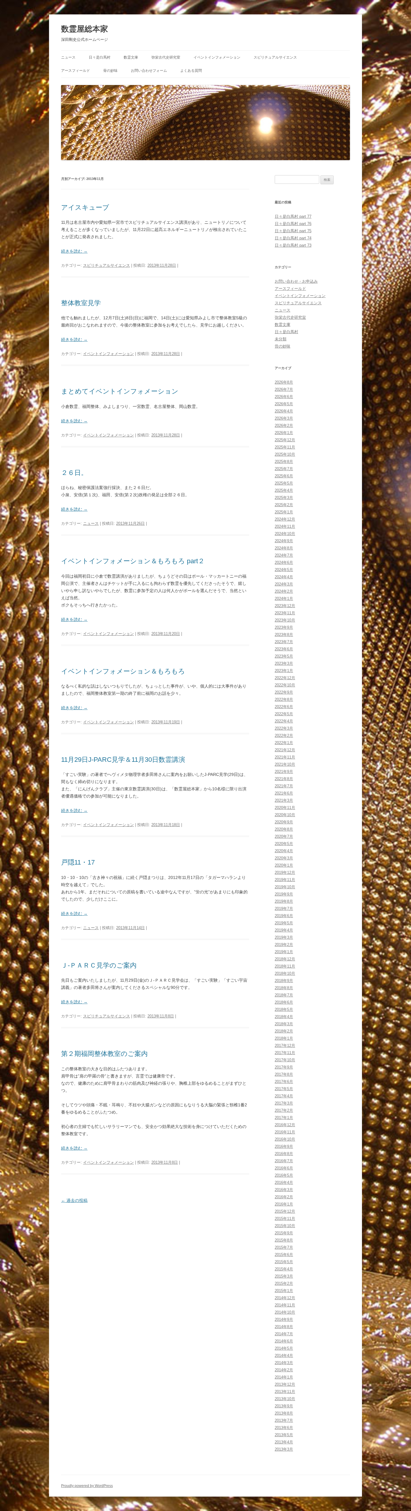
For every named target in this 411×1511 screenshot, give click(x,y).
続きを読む (74, 251)
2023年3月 (284, 663)
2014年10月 (285, 1312)
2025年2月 (284, 505)
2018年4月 (284, 1016)
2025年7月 (284, 469)
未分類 (280, 339)
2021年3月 (284, 800)
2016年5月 (284, 1175)
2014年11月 (285, 1305)
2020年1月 (284, 865)
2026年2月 (284, 425)
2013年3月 (284, 1449)
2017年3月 (284, 1103)
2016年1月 (284, 1204)
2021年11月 (285, 757)
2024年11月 (285, 526)
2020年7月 (284, 836)
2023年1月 (284, 670)
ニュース (68, 57)
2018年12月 (285, 959)
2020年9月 (284, 822)
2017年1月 (284, 1117)
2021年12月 (285, 750)
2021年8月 (284, 779)
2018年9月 (284, 980)
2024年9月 (284, 541)
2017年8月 (284, 1074)
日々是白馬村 (99, 57)
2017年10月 (285, 1060)
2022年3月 (284, 728)
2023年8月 (284, 634)
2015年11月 (285, 1218)
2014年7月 (284, 1334)
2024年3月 (284, 584)
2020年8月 (284, 829)
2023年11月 (285, 613)
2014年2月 (284, 1370)
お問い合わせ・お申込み (296, 281)
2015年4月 (284, 1269)
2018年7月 (284, 995)
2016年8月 (284, 1153)
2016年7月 (284, 1161)
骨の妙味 (110, 70)
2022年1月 (284, 742)
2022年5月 (284, 714)
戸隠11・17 (78, 862)
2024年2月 (284, 591)
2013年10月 (285, 1399)
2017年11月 (285, 1052)
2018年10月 (285, 973)
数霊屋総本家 (84, 28)
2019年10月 (285, 887)
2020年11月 (285, 807)
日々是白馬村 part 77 (293, 216)
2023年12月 (285, 605)
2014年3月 (284, 1363)
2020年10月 (285, 815)
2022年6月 (284, 706)
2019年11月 (285, 879)
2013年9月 (284, 1406)
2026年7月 (284, 389)
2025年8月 (284, 461)
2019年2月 (284, 944)
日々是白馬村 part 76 (293, 223)
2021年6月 (284, 793)
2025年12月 (285, 440)
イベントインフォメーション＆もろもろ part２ (133, 561)
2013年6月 (284, 1427)
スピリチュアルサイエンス (275, 57)
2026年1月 (284, 432)
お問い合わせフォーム (149, 70)
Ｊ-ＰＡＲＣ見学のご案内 (99, 965)
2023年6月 (284, 649)
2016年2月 (284, 1197)
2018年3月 (284, 1024)
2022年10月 (285, 685)
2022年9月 (284, 692)
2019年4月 (284, 930)
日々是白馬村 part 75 (293, 231)
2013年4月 (284, 1442)
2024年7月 (284, 555)
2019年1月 (284, 952)
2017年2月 (284, 1110)
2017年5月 (284, 1089)
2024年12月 (285, 519)
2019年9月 (284, 894)
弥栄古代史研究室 (165, 57)
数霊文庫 (131, 57)
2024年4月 (284, 577)
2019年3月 (284, 937)
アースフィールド (75, 70)
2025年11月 (285, 447)
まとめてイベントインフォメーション (119, 391)
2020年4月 (284, 851)
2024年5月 (284, 569)
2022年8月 (284, 699)
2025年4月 (284, 490)
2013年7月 (284, 1420)
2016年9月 (284, 1146)
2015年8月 (284, 1240)
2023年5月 (284, 656)
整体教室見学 (81, 303)
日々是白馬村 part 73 (293, 245)
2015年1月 (284, 1290)
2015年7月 (284, 1247)
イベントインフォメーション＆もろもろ (123, 671)
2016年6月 (284, 1168)
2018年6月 (284, 1002)
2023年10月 (285, 620)
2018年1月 (284, 1038)
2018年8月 (284, 988)
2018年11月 (285, 966)
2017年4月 (284, 1096)
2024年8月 (284, 548)
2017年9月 (284, 1067)
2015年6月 (284, 1254)
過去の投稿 (74, 1200)
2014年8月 (284, 1326)
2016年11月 (285, 1132)
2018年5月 (284, 1009)
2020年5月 (284, 843)
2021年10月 (285, 764)
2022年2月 (284, 735)
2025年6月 (284, 476)
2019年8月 (284, 901)
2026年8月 (284, 382)
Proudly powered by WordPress (87, 1486)
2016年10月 (285, 1139)
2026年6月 (284, 396)
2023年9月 (284, 627)
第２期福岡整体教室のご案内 (104, 1053)
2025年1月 (284, 512)
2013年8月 (284, 1413)
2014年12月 (285, 1298)
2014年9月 (284, 1319)
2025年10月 (285, 454)
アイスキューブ (85, 207)
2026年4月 (284, 411)
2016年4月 (284, 1182)
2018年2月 (284, 1031)
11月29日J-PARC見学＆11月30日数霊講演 (123, 759)
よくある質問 (191, 70)
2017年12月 (285, 1045)
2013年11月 (285, 1391)
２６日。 (74, 472)
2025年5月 (284, 483)
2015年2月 (284, 1283)
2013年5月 (284, 1435)
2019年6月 (284, 916)
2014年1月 (284, 1377)
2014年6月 (284, 1341)
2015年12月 (285, 1211)
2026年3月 (284, 418)
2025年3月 (284, 497)
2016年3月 (284, 1189)
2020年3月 (284, 858)
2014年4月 (284, 1355)
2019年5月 (284, 923)
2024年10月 (285, 533)
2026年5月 (284, 404)
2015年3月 (284, 1276)
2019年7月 (284, 908)
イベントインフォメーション (216, 57)
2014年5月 (284, 1348)
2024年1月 (284, 598)
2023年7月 (284, 642)
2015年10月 (285, 1226)
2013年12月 (285, 1384)
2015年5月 (284, 1262)
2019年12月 (285, 872)
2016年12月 (285, 1125)
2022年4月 (284, 721)
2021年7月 (284, 786)
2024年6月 (284, 562)
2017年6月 (284, 1081)
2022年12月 (285, 678)
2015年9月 (284, 1233)
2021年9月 (284, 771)
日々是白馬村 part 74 (293, 238)
